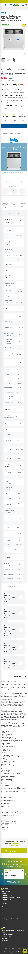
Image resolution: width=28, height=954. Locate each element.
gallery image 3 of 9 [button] (9, 173)
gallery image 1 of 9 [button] (5, 173)
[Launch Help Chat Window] (25, 951)
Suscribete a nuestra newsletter (14, 850)
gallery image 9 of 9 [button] (22, 173)
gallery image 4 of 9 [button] (11, 173)
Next (25, 874)
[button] (14, 220)
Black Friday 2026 (6, 915)
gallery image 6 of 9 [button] (16, 173)
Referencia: (9, 13)
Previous (2, 874)
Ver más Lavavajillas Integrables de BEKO (10, 65)
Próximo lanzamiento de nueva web (14, 1)
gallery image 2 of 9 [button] (7, 173)
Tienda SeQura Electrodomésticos (10, 923)
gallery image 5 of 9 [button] (14, 173)
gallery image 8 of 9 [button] (20, 173)
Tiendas (4, 932)
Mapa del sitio (5, 940)
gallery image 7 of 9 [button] (18, 173)
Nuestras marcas (6, 917)
